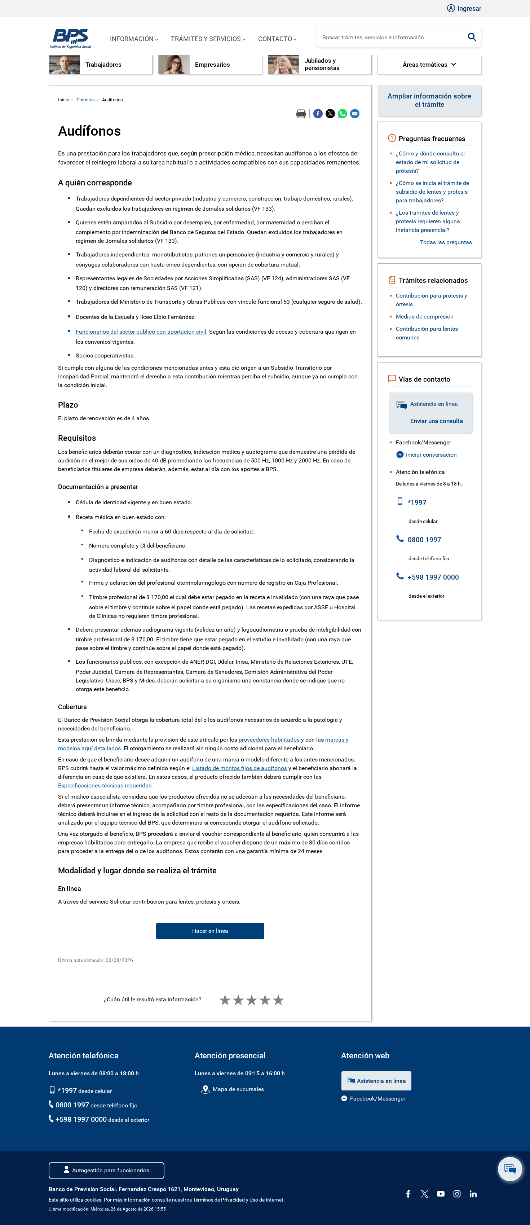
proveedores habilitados (269, 739)
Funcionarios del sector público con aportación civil (141, 331)
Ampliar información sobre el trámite (429, 100)
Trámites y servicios (206, 39)
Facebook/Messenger (377, 1098)
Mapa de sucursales (238, 1089)
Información (132, 39)
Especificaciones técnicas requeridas (104, 785)
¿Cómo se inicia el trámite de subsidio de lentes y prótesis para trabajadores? (432, 192)
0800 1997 (72, 1105)
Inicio (63, 99)
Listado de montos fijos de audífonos (239, 768)
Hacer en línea (210, 930)
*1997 (66, 1090)
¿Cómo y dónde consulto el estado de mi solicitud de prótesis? (430, 162)
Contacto (275, 39)
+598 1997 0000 (81, 1119)
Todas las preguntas (446, 242)
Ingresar (468, 8)
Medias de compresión (425, 316)
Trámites (85, 99)
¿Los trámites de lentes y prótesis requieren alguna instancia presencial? (428, 221)
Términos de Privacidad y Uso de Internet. (239, 1200)
